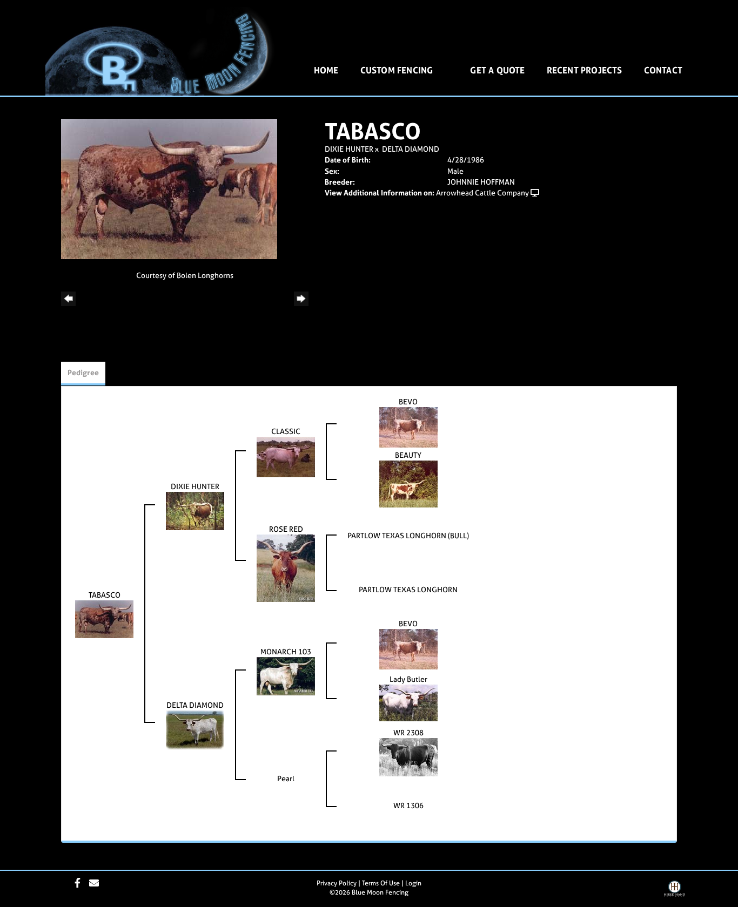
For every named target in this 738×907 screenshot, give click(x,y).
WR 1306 (408, 805)
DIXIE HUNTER (349, 149)
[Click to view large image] (169, 188)
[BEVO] (408, 426)
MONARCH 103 (285, 651)
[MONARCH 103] (286, 675)
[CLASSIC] (286, 456)
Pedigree (83, 372)
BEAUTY (408, 455)
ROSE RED (286, 529)
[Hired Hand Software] (674, 892)
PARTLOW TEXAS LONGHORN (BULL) (408, 535)
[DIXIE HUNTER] (195, 510)
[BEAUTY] (408, 483)
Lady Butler (408, 679)
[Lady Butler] (408, 702)
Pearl (285, 778)
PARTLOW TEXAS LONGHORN (408, 589)
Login (413, 883)
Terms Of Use (381, 883)
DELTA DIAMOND (410, 149)
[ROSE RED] (286, 567)
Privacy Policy (337, 883)
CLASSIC (285, 431)
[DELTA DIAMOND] (195, 729)
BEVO (408, 401)
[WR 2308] (408, 756)
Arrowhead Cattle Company (482, 192)
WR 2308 (408, 732)
